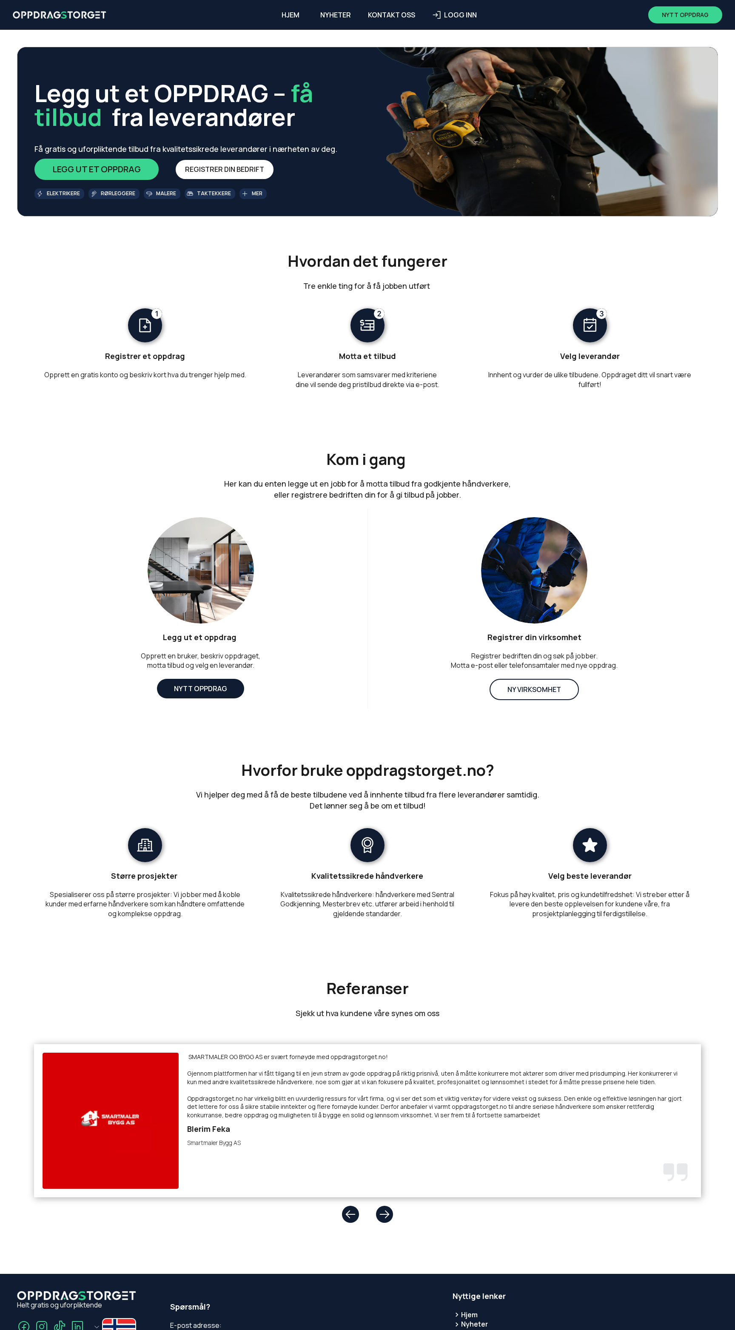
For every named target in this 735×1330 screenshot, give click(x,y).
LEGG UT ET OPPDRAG (96, 169)
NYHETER (335, 15)
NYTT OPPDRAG (200, 688)
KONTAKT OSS (391, 15)
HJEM (290, 15)
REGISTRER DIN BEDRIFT (224, 169)
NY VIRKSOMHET (534, 689)
